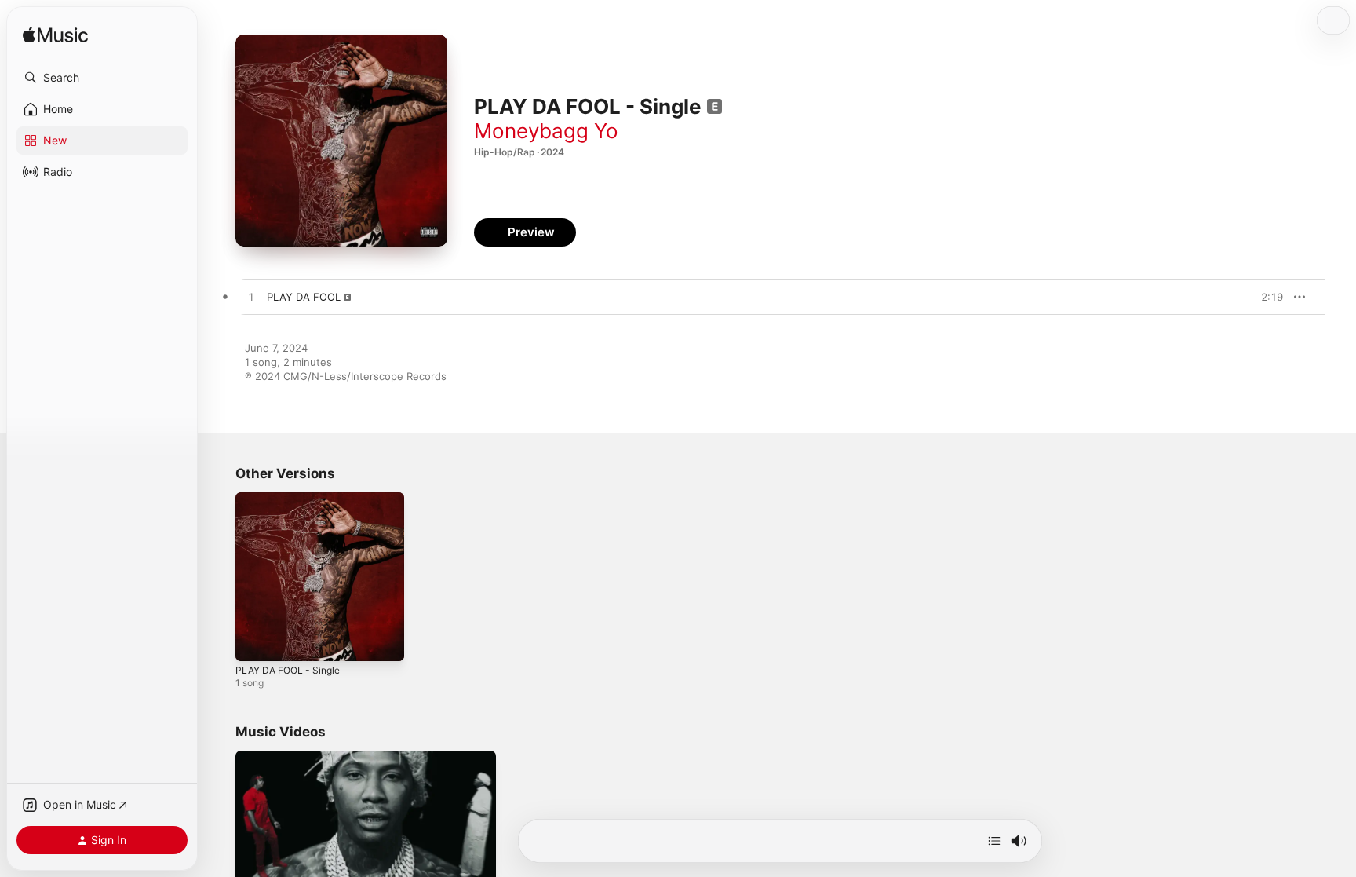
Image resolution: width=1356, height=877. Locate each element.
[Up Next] (994, 841)
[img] (55, 36)
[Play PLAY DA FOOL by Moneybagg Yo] (251, 298)
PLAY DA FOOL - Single (292, 498)
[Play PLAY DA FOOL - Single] (255, 641)
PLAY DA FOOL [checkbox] (304, 297)
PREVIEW (1265, 296)
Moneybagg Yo (546, 131)
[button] (102, 77)
